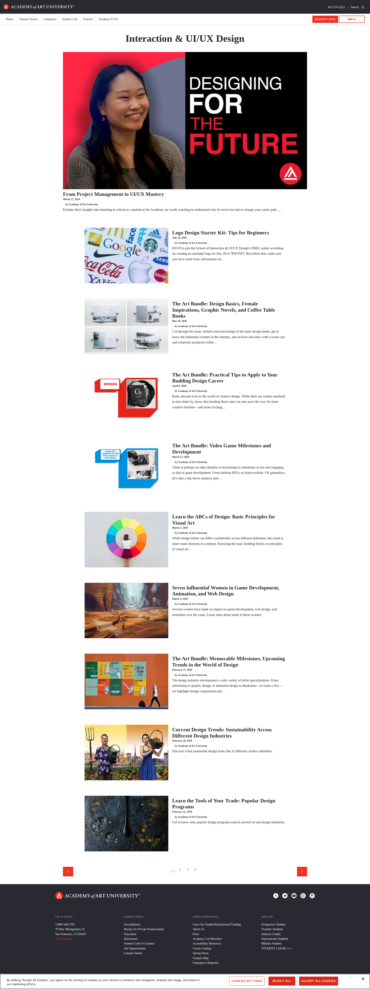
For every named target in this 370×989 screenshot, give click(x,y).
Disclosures (131, 938)
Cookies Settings (246, 981)
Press (196, 934)
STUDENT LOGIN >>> (276, 948)
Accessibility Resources (207, 943)
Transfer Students (272, 929)
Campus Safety (133, 953)
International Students (274, 938)
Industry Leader (271, 934)
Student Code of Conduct (139, 943)
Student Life (70, 19)
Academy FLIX (108, 19)
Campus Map (201, 958)
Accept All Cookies (318, 981)
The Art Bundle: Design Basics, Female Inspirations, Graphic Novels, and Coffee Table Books (223, 310)
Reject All (282, 981)
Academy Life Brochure (207, 938)
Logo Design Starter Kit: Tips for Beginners (220, 232)
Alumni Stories (28, 19)
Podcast (88, 19)
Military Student (271, 943)
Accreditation (132, 924)
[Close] (363, 978)
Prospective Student (273, 924)
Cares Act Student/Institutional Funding (217, 924)
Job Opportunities (134, 948)
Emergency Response (205, 962)
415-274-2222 (336, 7)
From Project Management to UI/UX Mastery (113, 194)
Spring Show (201, 953)
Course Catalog (202, 948)
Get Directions (64, 938)
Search (355, 7)
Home (38, 6)
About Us (198, 929)
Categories (50, 19)
